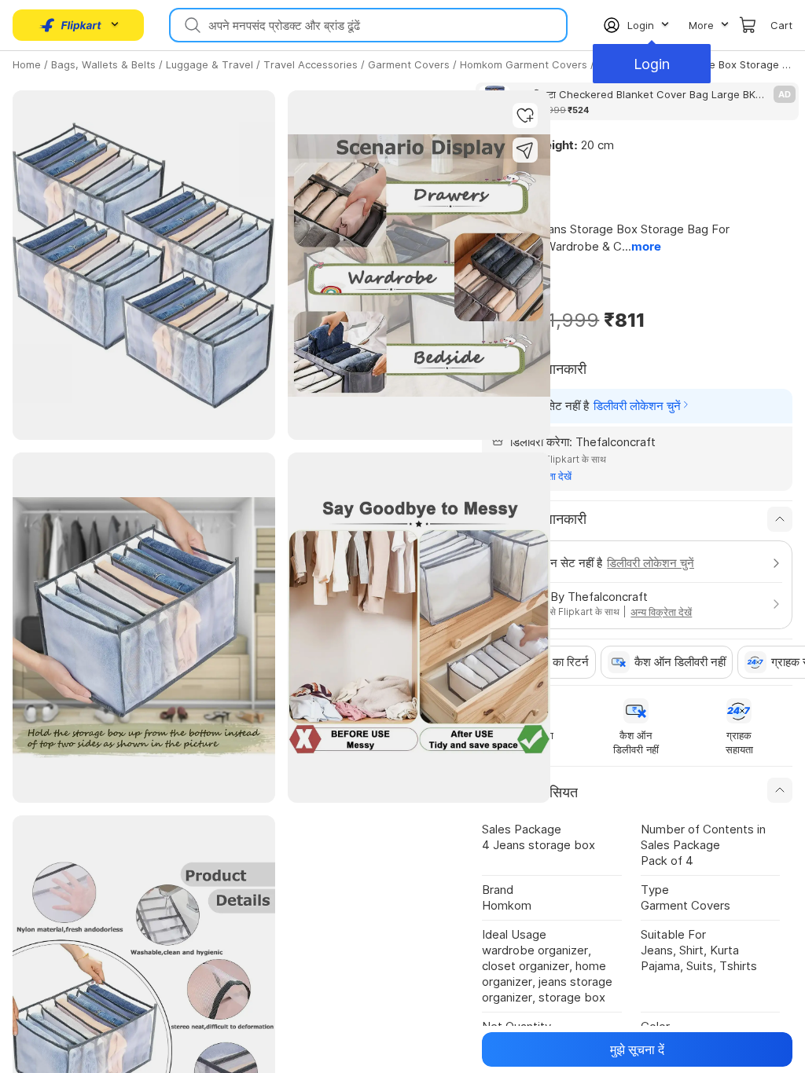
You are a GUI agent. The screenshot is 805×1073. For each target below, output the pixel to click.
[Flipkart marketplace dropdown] (71, 25)
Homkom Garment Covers (523, 64)
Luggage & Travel (209, 64)
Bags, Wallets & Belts (103, 64)
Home (27, 64)
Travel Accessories (310, 64)
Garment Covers (409, 64)
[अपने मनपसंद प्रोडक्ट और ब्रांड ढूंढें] (191, 25)
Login (652, 64)
